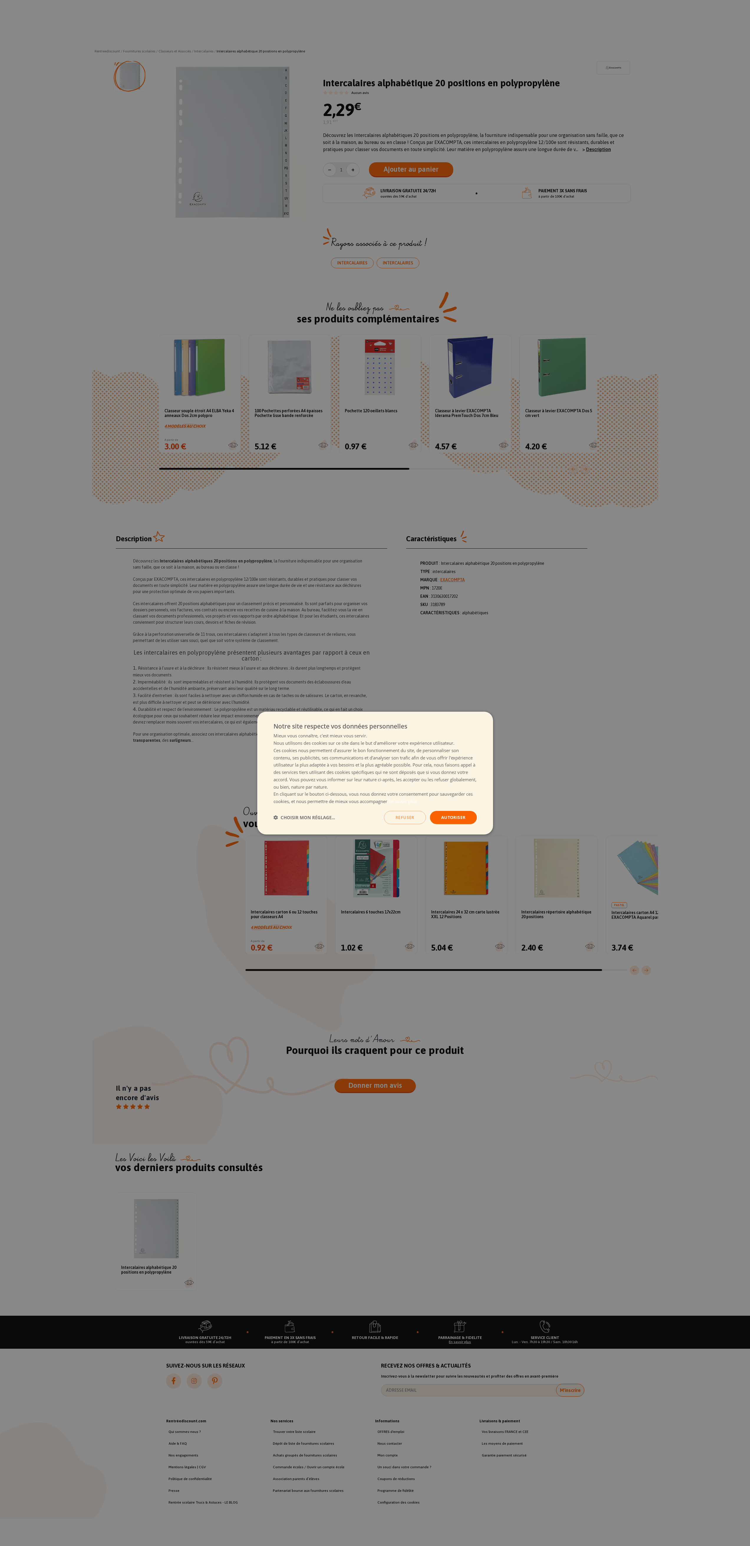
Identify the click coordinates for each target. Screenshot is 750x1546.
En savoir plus (402, 801)
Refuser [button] (404, 817)
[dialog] (375, 773)
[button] (304, 817)
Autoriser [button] (453, 817)
